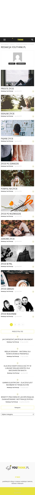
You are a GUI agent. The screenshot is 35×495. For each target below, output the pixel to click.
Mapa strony (17, 489)
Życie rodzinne (8, 314)
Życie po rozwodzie (11, 213)
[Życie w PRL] (17, 253)
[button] (32, 39)
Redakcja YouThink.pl (7, 91)
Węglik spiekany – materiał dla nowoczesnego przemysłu (18, 352)
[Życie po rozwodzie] (17, 203)
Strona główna (4, 44)
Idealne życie (7, 113)
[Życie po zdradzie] (17, 153)
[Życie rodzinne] (17, 303)
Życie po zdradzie (10, 163)
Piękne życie (7, 138)
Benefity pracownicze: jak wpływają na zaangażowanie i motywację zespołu (17, 398)
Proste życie (7, 88)
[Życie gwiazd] (17, 278)
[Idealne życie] (17, 103)
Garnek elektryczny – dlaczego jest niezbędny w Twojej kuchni (17, 383)
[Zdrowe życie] (17, 228)
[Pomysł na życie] (17, 178)
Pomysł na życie (9, 188)
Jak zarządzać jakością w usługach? (17, 339)
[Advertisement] (17, 18)
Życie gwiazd (7, 289)
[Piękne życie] (17, 128)
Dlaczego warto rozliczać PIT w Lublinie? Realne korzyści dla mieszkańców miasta (17, 368)
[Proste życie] (17, 78)
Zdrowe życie (8, 239)
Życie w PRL (6, 264)
